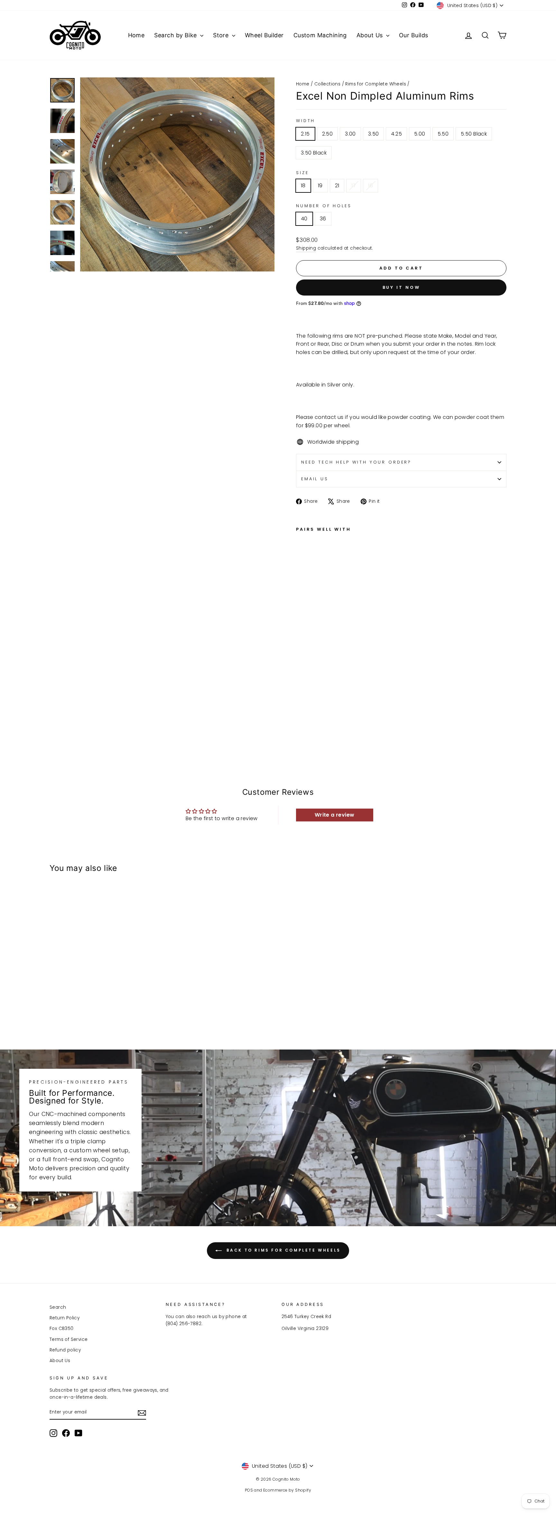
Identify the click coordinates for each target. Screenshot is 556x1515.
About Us (371, 35)
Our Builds (413, 35)
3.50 (373, 133)
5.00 (419, 133)
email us (315, 479)
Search (58, 1307)
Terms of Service (69, 1339)
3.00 (350, 133)
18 (303, 185)
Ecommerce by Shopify (287, 1490)
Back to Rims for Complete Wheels (282, 1250)
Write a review (335, 815)
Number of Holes (324, 205)
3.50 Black (314, 152)
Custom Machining (320, 35)
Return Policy (64, 1318)
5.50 (443, 133)
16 (370, 185)
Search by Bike (176, 35)
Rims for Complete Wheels (375, 84)
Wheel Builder (264, 35)
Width (305, 120)
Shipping (306, 248)
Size (302, 172)
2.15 (305, 133)
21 (337, 185)
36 (323, 218)
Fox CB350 (62, 1328)
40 (304, 218)
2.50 (327, 133)
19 (320, 185)
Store (221, 35)
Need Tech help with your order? (356, 462)
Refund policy (65, 1350)
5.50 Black (474, 133)
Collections (327, 84)
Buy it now (401, 287)
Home (136, 35)
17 (353, 185)
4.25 (396, 133)
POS (249, 1490)
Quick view (104, 989)
